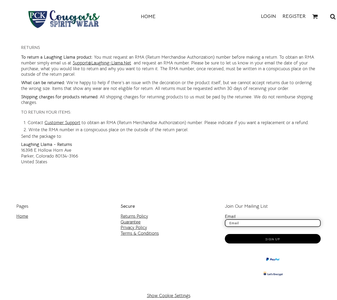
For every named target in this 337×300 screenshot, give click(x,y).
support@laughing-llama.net (102, 63)
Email (230, 216)
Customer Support (62, 122)
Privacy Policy (134, 227)
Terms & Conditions (140, 233)
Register (294, 16)
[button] (315, 16)
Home (22, 216)
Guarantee (131, 222)
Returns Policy (134, 216)
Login (268, 16)
